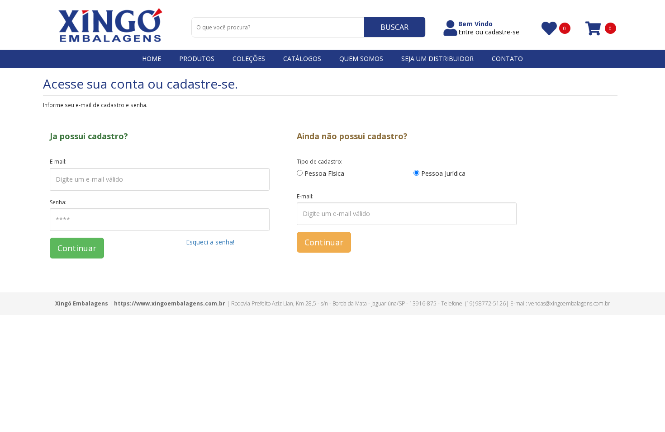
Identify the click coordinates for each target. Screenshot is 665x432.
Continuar (76, 248)
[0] (548, 28)
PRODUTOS (196, 58)
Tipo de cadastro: (319, 161)
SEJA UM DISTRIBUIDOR (437, 58)
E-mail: (58, 161)
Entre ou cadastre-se (488, 32)
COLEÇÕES (249, 58)
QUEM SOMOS (361, 58)
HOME (151, 58)
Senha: (58, 202)
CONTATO (507, 58)
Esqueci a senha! (210, 242)
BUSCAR (394, 27)
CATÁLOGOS (302, 58)
